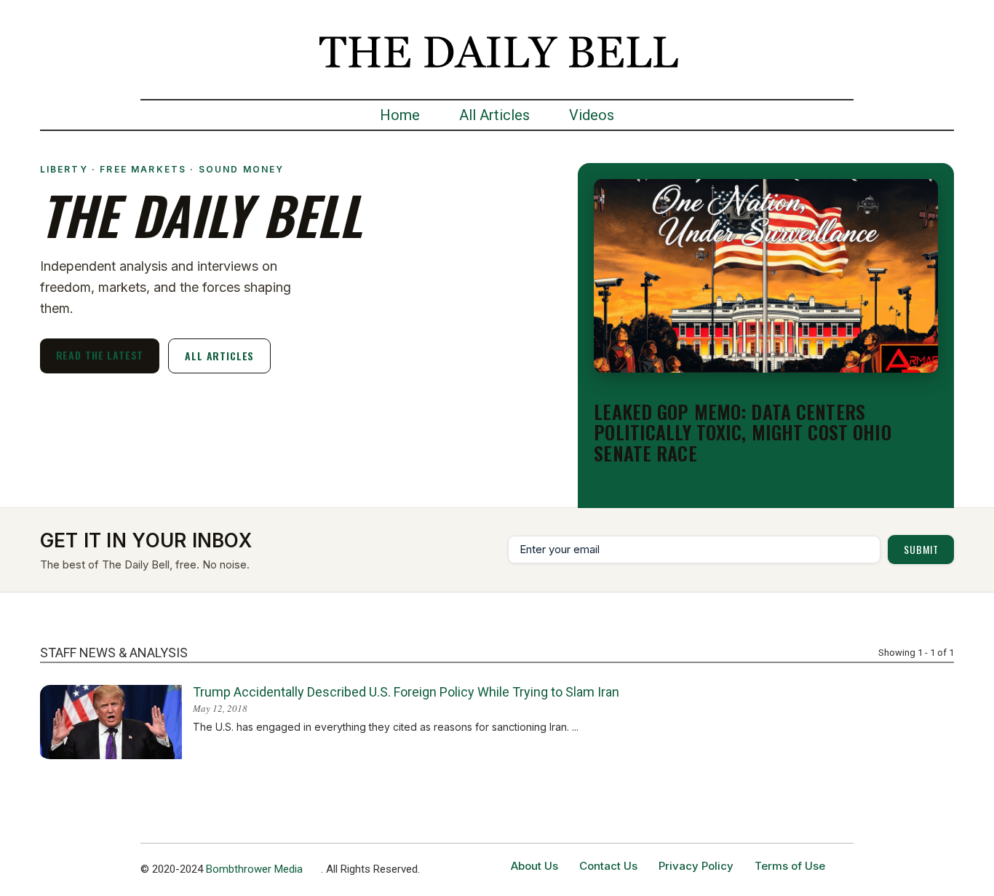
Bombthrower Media (254, 869)
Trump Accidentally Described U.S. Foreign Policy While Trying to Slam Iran (406, 691)
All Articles (494, 115)
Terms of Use (790, 866)
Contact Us (608, 866)
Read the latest (100, 354)
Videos (591, 115)
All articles (219, 355)
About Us (534, 866)
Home (400, 115)
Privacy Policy (696, 866)
